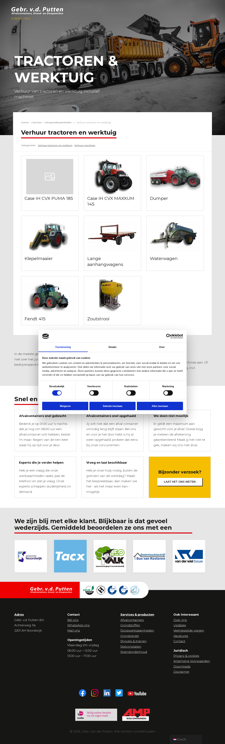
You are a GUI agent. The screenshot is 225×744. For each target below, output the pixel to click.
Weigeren (65, 406)
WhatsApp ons (78, 625)
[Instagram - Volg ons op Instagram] (94, 693)
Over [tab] (162, 347)
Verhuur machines (84, 145)
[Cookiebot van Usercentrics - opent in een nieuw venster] (168, 336)
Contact (179, 641)
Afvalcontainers (132, 620)
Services (37, 122)
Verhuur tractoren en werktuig (55, 145)
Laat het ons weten (180, 481)
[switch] (91, 392)
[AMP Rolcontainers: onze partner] (136, 715)
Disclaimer (181, 672)
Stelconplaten (130, 647)
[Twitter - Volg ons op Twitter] (119, 693)
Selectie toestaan (112, 406)
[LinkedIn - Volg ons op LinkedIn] (107, 693)
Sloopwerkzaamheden (58, 122)
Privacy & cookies (186, 656)
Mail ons (73, 630)
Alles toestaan (160, 406)
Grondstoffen (130, 625)
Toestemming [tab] (63, 347)
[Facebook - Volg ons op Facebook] (82, 693)
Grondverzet (129, 636)
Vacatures (180, 636)
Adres (19, 614)
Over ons (180, 620)
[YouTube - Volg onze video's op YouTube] (137, 693)
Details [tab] (113, 347)
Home (25, 122)
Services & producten (137, 614)
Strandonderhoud (133, 652)
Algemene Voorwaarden (191, 661)
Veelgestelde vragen (188, 630)
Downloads (181, 666)
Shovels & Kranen (133, 641)
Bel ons (72, 620)
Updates (179, 625)
